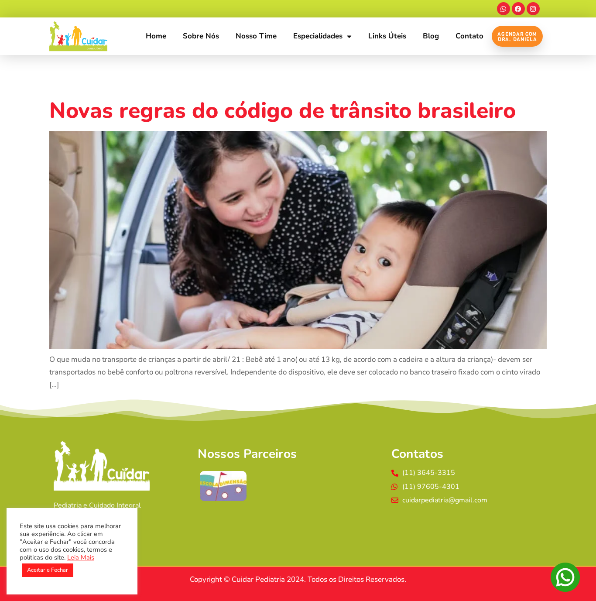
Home (156, 36)
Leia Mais (80, 557)
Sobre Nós (201, 36)
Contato (469, 36)
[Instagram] (533, 8)
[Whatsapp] (503, 8)
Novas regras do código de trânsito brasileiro (282, 111)
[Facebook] (518, 8)
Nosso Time (256, 36)
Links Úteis (387, 36)
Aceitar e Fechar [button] (47, 570)
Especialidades (318, 36)
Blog (431, 36)
